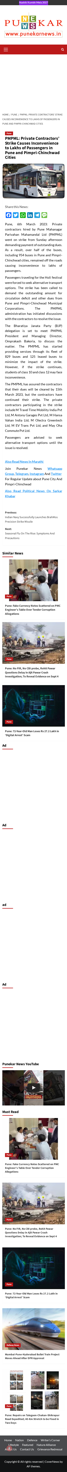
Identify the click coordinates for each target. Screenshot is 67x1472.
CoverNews (52, 1461)
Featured (27, 1444)
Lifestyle (13, 1444)
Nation (19, 1440)
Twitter (56, 474)
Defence (32, 1440)
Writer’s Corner (50, 1440)
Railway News (13, 1345)
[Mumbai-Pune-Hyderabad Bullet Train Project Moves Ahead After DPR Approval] (33, 1329)
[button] (5, 49)
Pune (9, 133)
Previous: (31, 517)
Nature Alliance (46, 1444)
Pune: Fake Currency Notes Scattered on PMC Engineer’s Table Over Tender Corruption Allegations (32, 610)
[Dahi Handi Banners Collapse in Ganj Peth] (33, 1087)
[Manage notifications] (9, 1448)
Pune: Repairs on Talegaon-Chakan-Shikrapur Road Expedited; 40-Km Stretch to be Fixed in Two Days (32, 1419)
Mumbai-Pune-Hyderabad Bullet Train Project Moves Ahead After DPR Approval (32, 1356)
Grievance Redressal (49, 1449)
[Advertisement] (33, 81)
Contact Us (27, 1449)
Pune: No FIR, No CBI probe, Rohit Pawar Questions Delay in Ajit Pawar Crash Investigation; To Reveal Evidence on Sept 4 (31, 672)
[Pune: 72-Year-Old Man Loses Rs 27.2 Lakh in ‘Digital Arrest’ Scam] (33, 706)
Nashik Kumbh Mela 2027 (33, 2)
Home (8, 1440)
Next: (30, 533)
